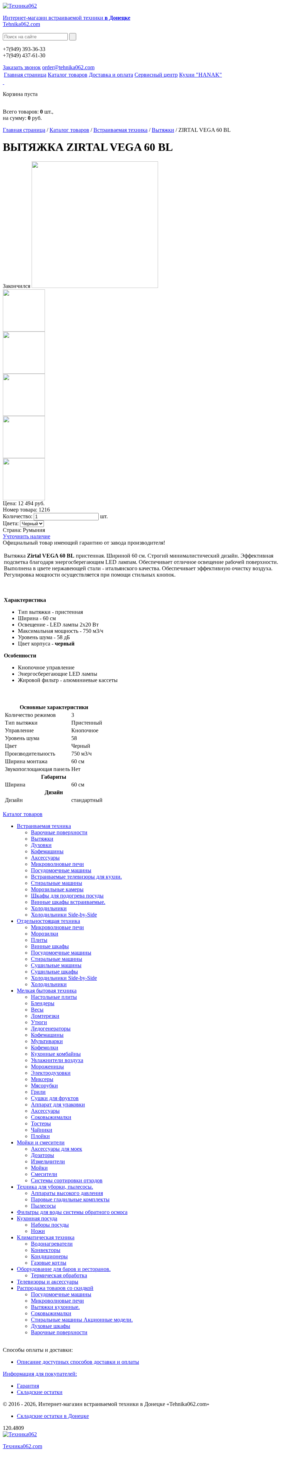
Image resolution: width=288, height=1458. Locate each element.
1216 (44, 510)
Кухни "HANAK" (200, 75)
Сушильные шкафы (54, 972)
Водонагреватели (52, 1244)
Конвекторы (45, 1250)
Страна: (12, 530)
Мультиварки (47, 1041)
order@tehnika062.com (68, 67)
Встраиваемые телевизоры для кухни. (76, 877)
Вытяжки (163, 130)
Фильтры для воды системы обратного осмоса (72, 1212)
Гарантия (28, 1386)
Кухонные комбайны (56, 1054)
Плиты (39, 940)
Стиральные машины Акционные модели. (82, 1320)
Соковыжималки (51, 1117)
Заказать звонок (22, 67)
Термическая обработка (59, 1275)
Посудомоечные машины (61, 870)
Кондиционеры (49, 1256)
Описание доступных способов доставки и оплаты (78, 1362)
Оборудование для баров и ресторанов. (64, 1269)
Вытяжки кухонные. (55, 1307)
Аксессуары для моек (56, 1149)
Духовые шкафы (50, 1326)
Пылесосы (43, 1206)
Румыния (34, 530)
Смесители (44, 1174)
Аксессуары (45, 858)
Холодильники (49, 908)
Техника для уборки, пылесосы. (55, 1187)
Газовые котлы (48, 1263)
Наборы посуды (50, 1225)
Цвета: (11, 523)
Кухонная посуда (37, 1218)
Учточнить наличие (26, 536)
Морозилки (44, 934)
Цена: (10, 503)
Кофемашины (47, 851)
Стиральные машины (56, 883)
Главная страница (25, 75)
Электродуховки (51, 1073)
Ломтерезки (45, 1016)
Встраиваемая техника (120, 130)
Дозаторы (42, 1155)
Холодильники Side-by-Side (64, 915)
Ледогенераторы (51, 1029)
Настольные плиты (54, 997)
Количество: (17, 516)
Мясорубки (44, 1085)
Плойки (40, 1136)
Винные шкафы (50, 946)
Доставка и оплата (111, 75)
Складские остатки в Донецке (53, 1416)
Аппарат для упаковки (58, 1104)
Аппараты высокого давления (67, 1193)
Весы (37, 1010)
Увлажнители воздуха (57, 1060)
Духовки (41, 845)
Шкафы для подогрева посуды (67, 896)
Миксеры (42, 1079)
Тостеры (41, 1123)
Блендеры (42, 1003)
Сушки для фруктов (55, 1098)
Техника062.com (22, 1446)
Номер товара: (20, 510)
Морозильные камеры (57, 889)
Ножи (38, 1231)
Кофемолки (44, 1048)
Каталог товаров (67, 75)
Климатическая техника (45, 1237)
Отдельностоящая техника (48, 921)
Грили (38, 1092)
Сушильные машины (56, 965)
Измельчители (48, 1161)
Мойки (39, 1168)
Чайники (41, 1130)
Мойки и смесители (41, 1142)
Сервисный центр (156, 75)
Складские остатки (40, 1392)
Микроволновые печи (57, 864)
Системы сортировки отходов (67, 1180)
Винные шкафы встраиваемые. (68, 902)
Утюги (39, 1022)
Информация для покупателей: (40, 1374)
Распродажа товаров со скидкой (55, 1288)
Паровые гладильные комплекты (70, 1199)
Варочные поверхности (59, 832)
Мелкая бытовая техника (47, 991)
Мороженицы (47, 1067)
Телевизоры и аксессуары (47, 1282)
